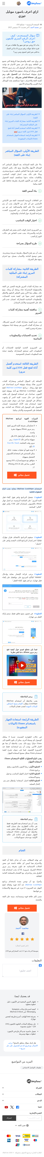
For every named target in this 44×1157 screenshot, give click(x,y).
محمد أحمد (34, 27)
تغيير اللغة (22, 1125)
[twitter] (12, 1107)
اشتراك (9, 1118)
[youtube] (6, 1107)
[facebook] (17, 1107)
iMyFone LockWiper (14, 388)
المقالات (38, 1094)
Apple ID (16, 439)
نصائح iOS (20, 25)
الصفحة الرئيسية (32, 25)
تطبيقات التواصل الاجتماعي (32, 1067)
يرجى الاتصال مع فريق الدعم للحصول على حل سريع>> (22, 1045)
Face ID (10, 443)
